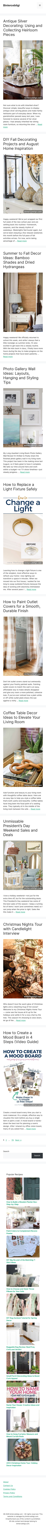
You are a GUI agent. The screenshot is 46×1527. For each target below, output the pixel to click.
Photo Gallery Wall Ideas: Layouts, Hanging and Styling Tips (20, 376)
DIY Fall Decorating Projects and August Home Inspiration (21, 144)
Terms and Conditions (12, 1496)
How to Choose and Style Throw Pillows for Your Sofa (20, 1290)
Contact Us (8, 1485)
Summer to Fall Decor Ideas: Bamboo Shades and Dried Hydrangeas (22, 260)
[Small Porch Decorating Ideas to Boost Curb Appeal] (23, 1363)
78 (12, 1140)
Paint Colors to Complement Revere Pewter (21, 1232)
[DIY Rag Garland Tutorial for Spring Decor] (23, 1305)
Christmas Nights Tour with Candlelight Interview (22, 929)
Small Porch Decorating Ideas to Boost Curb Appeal (22, 1377)
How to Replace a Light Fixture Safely (20, 486)
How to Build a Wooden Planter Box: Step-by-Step (21, 1203)
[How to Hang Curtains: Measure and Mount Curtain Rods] (23, 1421)
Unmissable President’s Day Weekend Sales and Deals (20, 828)
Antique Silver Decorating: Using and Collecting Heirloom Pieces (22, 28)
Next (18, 1140)
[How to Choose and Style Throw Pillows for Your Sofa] (23, 1276)
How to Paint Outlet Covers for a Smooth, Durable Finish (21, 606)
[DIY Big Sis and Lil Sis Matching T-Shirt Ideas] (23, 1247)
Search (6, 1151)
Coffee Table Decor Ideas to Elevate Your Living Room (21, 717)
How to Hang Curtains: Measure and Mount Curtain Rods (22, 1435)
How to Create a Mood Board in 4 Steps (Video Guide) (21, 1037)
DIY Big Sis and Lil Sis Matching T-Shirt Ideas (21, 1261)
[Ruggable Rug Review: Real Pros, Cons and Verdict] (23, 1334)
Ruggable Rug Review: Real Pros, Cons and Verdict (20, 1348)
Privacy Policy (9, 1493)
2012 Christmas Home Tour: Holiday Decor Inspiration (22, 1464)
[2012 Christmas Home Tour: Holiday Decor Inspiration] (23, 1450)
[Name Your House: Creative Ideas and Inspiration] (23, 1392)
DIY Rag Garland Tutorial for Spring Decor (21, 1319)
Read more (22, 241)
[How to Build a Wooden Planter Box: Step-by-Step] (23, 1189)
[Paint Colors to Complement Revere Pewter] (23, 1218)
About (5, 1482)
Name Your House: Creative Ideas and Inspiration (22, 1406)
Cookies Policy (9, 1489)
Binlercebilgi (11, 5)
